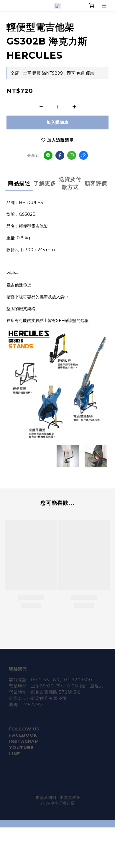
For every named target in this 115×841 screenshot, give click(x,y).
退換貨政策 (70, 797)
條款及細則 (47, 797)
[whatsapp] (71, 155)
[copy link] (83, 155)
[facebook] (59, 155)
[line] (48, 155)
